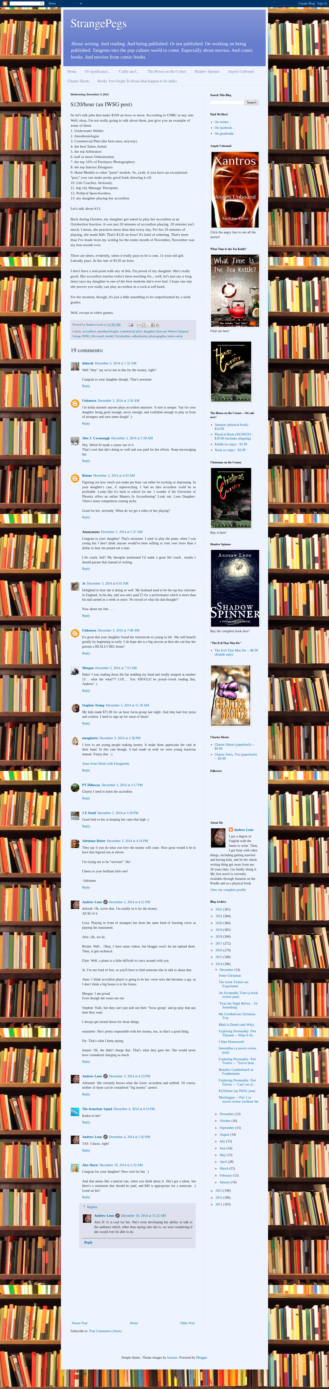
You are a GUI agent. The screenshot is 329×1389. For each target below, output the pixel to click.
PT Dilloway (91, 785)
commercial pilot (131, 331)
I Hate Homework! (231, 1042)
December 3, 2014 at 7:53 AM (116, 668)
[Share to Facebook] (153, 325)
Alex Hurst (90, 1165)
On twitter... (223, 122)
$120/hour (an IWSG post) (237, 1091)
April (224, 1162)
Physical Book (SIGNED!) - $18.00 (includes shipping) (234, 436)
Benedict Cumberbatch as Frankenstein (236, 1072)
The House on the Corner (166, 71)
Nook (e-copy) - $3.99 (230, 450)
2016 (219, 950)
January (225, 1182)
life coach (97, 336)
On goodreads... (225, 133)
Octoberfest (122, 336)
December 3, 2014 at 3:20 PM (117, 813)
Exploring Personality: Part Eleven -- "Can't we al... (237, 1082)
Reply (86, 386)
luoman (172, 1357)
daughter (149, 331)
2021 (219, 916)
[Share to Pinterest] (157, 325)
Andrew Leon (92, 902)
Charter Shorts (78, 80)
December (227, 970)
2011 (219, 1204)
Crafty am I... (129, 71)
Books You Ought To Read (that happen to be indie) (137, 80)
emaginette (90, 738)
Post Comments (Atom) (105, 1331)
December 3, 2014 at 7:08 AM (118, 630)
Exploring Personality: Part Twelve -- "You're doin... (238, 1061)
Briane (87, 475)
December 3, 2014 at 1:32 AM (115, 363)
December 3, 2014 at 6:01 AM (107, 583)
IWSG (86, 336)
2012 (219, 1197)
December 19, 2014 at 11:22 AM (143, 1216)
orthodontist (140, 336)
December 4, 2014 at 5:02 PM (129, 1137)
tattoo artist (175, 336)
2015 (219, 957)
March (224, 1168)
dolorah (87, 363)
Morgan (88, 668)
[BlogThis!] (143, 325)
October (225, 1121)
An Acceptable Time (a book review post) (238, 995)
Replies (92, 1207)
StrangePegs (99, 22)
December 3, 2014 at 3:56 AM (118, 400)
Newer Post (79, 1323)
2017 (219, 943)
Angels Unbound (241, 71)
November (227, 1114)
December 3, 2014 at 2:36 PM (119, 738)
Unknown (89, 400)
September (227, 1128)
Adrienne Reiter (93, 841)
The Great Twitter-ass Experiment (233, 984)
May (223, 1155)
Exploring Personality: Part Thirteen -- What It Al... (237, 1033)
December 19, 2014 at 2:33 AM (121, 1165)
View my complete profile (228, 890)
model (109, 336)
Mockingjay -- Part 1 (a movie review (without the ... (238, 1101)
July (223, 1141)
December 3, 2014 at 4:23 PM (129, 1076)
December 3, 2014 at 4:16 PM (127, 841)
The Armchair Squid (97, 1109)
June (223, 1148)
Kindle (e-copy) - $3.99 (231, 444)
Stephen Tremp (93, 705)
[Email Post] (130, 324)
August (225, 1134)
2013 (219, 1190)
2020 (219, 923)
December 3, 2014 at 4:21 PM (129, 902)
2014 (219, 964)
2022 (219, 909)
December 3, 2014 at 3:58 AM (132, 438)
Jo (84, 583)
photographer (157, 336)
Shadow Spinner (206, 71)
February (226, 1175)
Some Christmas (230, 975)
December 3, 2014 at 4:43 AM (114, 475)
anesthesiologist (107, 331)
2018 (219, 936)
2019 (219, 930)
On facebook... (225, 128)
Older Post (187, 1323)
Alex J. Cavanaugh (96, 438)
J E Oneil (89, 813)
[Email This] (139, 325)
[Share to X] (148, 325)
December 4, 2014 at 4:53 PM (134, 1109)
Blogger (201, 1357)
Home (72, 71)
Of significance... (98, 71)
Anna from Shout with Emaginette (105, 763)
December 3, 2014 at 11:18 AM (127, 705)
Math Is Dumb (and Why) (236, 1025)
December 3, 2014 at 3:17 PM (122, 785)
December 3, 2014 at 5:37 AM (121, 532)
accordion (89, 331)
